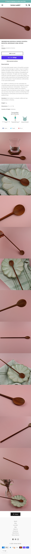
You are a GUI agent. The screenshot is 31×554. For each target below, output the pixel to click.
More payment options (12, 61)
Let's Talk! (15, 525)
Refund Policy (15, 533)
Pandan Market (17, 543)
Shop (15, 523)
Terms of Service (15, 534)
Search (15, 521)
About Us (15, 529)
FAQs (15, 527)
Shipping (3, 48)
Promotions (15, 531)
